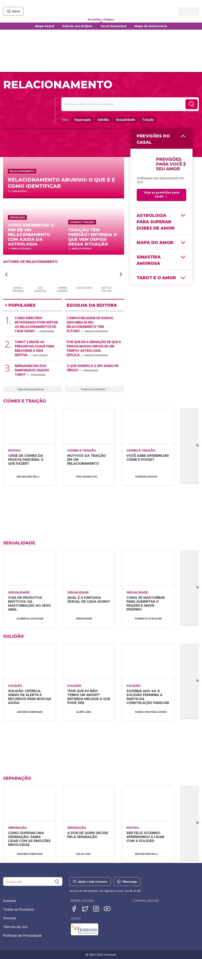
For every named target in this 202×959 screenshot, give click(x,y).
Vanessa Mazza (146, 476)
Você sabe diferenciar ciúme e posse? (148, 458)
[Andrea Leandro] (62, 275)
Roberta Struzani (30, 618)
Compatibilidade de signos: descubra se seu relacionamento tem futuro (90, 324)
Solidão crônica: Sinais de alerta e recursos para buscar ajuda (30, 697)
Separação (82, 119)
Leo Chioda (39, 355)
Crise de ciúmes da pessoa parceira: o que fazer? (26, 459)
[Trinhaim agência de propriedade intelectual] (84, 934)
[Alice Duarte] (84, 275)
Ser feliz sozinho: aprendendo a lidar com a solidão (145, 837)
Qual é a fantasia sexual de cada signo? (88, 599)
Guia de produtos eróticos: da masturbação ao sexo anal (30, 603)
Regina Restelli (28, 476)
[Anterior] (6, 274)
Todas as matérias (93, 389)
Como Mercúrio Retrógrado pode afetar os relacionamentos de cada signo (36, 324)
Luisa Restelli (19, 191)
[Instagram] (96, 909)
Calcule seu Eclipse (77, 26)
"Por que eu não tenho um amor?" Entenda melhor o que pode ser (89, 697)
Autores (9, 901)
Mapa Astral (44, 26)
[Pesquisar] (56, 881)
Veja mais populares (31, 389)
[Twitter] (85, 909)
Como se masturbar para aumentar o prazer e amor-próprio (146, 603)
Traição (148, 119)
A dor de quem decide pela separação (88, 835)
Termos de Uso (15, 927)
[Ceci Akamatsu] (40, 275)
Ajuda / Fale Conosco (92, 881)
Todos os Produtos (18, 909)
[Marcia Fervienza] (18, 275)
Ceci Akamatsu (86, 476)
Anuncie (9, 918)
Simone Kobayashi (30, 711)
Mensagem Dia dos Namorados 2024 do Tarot (32, 370)
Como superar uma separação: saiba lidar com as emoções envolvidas (30, 839)
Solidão (103, 119)
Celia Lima (83, 853)
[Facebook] (74, 909)
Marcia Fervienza (21, 248)
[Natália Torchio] (106, 275)
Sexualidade (125, 119)
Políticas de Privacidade (22, 935)
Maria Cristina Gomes (151, 711)
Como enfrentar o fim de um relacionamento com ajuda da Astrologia (31, 235)
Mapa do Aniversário (150, 26)
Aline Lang (84, 711)
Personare (46, 331)
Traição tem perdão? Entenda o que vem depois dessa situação (92, 237)
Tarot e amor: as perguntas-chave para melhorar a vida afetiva (34, 348)
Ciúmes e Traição (82, 222)
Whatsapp (129, 881)
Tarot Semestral (113, 26)
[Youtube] (107, 909)
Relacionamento (22, 171)
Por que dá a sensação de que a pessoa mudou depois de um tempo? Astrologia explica (94, 348)
